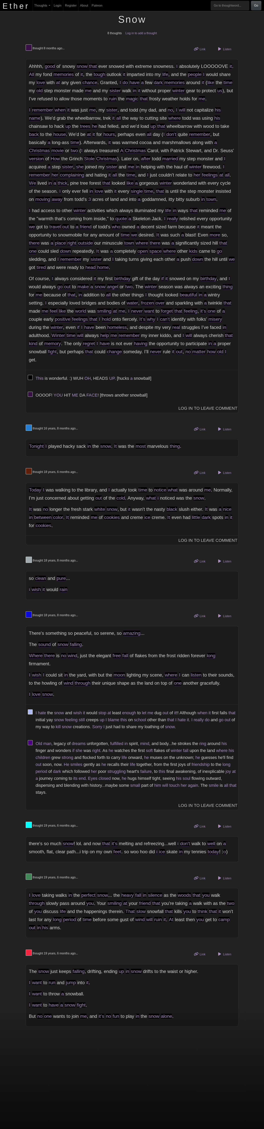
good (50, 66)
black (172, 509)
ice (147, 517)
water (132, 303)
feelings (210, 174)
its (75, 778)
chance (90, 82)
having (140, 343)
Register (71, 5)
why (151, 319)
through (82, 683)
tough (99, 74)
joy (228, 771)
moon (119, 675)
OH (87, 378)
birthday (122, 278)
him (157, 785)
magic (132, 98)
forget (167, 311)
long (211, 655)
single (137, 191)
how (211, 351)
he (94, 126)
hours (109, 134)
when (60, 110)
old (40, 90)
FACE (92, 395)
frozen (147, 303)
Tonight (36, 446)
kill (58, 726)
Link (204, 49)
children (43, 757)
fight (52, 351)
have (134, 82)
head (90, 267)
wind (72, 655)
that (93, 66)
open (143, 251)
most (141, 446)
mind (144, 743)
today (213, 851)
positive (62, 319)
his (218, 110)
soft (149, 750)
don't (171, 134)
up (68, 126)
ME (75, 395)
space (155, 251)
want (149, 311)
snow (82, 66)
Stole (89, 158)
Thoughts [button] (41, 5)
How (55, 158)
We (32, 183)
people (194, 74)
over (160, 303)
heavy (127, 895)
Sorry (97, 726)
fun (116, 1016)
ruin (113, 98)
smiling (104, 311)
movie (57, 150)
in (134, 90)
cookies (112, 517)
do (125, 82)
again (193, 785)
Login (57, 5)
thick (62, 183)
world (80, 311)
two (74, 150)
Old (39, 743)
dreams (79, 743)
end (82, 778)
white (99, 509)
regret (89, 343)
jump (71, 982)
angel (112, 286)
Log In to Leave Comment (207, 408)
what (173, 489)
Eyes (92, 778)
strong (67, 757)
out (65, 226)
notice (160, 489)
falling (76, 644)
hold (106, 319)
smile (214, 785)
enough (129, 712)
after (145, 158)
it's (203, 311)
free (117, 655)
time (228, 82)
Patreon (97, 5)
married (170, 158)
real (176, 327)
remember (42, 110)
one (33, 251)
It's (142, 319)
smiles (76, 764)
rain (63, 589)
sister (115, 90)
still (82, 719)
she (79, 166)
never (137, 311)
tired (41, 267)
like (210, 82)
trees (85, 126)
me (88, 90)
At (171, 919)
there (34, 243)
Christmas (39, 150)
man (47, 743)
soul (186, 778)
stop (102, 712)
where (174, 118)
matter (198, 351)
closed (105, 778)
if (162, 278)
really (172, 218)
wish (36, 589)
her (55, 174)
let (144, 712)
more (215, 234)
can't (165, 319)
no (170, 110)
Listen (226, 49)
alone (166, 1016)
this (123, 719)
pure (61, 578)
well (211, 843)
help (104, 335)
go (219, 251)
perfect (88, 895)
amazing (131, 633)
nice (227, 509)
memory (52, 343)
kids (193, 251)
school (140, 719)
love (41, 82)
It (157, 234)
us (219, 90)
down (65, 251)
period (41, 771)
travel (55, 226)
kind (33, 343)
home (103, 267)
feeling (190, 311)
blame (113, 719)
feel (53, 311)
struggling (116, 771)
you (205, 895)
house (59, 134)
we (32, 226)
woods (184, 895)
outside (85, 243)
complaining (72, 174)
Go (256, 5)
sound (44, 644)
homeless (117, 327)
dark (158, 82)
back (34, 134)
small (135, 785)
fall (125, 655)
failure (146, 771)
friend (85, 226)
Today (35, 489)
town (211, 199)
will (182, 110)
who (116, 226)
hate (42, 712)
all (118, 118)
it (231, 66)
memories (64, 74)
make (83, 286)
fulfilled (116, 743)
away (57, 199)
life (165, 74)
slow (141, 911)
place (60, 243)
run (52, 982)
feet (117, 851)
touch (174, 785)
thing (227, 286)
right (71, 243)
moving (42, 199)
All (31, 74)
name (34, 118)
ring (202, 743)
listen (196, 675)
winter (178, 90)
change (114, 351)
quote (121, 218)
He (66, 764)
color (58, 517)
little (196, 517)
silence (155, 895)
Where (36, 655)
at (58, 82)
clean (40, 578)
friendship (201, 764)
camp (224, 919)
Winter (58, 335)
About (84, 5)
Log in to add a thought (141, 33)
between (42, 517)
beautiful (188, 294)
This (39, 378)
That (130, 911)
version (36, 158)
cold (121, 498)
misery (215, 319)
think (202, 911)
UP (112, 378)
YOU (58, 395)
